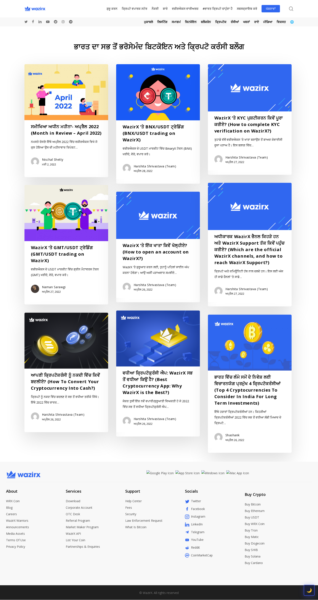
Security (130, 514)
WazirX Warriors (17, 520)
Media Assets (15, 533)
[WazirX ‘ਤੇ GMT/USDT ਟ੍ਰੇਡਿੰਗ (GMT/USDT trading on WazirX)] (66, 244)
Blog (9, 507)
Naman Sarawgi (54, 287)
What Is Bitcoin (135, 527)
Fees (128, 507)
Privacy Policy (15, 546)
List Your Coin (75, 540)
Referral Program (78, 520)
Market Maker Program (82, 527)
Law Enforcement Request (143, 520)
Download (73, 501)
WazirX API (73, 533)
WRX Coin (13, 501)
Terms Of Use (16, 540)
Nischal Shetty (52, 159)
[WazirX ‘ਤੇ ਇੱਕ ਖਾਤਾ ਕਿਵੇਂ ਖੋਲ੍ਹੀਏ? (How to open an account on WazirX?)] (158, 247)
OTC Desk (73, 514)
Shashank (232, 435)
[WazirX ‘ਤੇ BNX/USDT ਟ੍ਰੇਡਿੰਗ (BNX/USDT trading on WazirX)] (158, 124)
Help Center (133, 501)
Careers (11, 514)
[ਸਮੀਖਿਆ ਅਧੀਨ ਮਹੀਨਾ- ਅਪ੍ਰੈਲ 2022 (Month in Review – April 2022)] (66, 120)
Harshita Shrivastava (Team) (155, 166)
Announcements (17, 527)
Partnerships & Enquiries (83, 546)
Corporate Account (79, 507)
